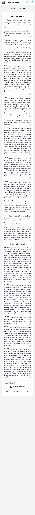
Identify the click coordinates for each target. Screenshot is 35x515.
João (12, 8)
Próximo (26, 391)
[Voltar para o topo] (7, 391)
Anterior (17, 391)
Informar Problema (19, 387)
